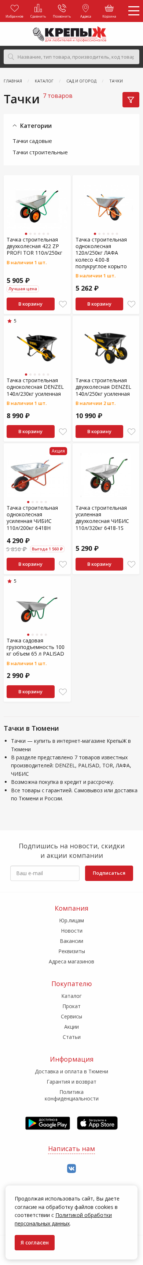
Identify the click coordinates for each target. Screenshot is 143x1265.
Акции (71, 1026)
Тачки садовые (32, 140)
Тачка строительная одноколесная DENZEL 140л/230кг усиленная (35, 387)
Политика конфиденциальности (72, 1095)
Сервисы (71, 1016)
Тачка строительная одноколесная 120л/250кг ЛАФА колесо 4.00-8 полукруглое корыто (101, 253)
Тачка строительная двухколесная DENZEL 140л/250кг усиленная (103, 387)
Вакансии (71, 940)
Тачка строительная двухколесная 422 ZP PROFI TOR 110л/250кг (34, 246)
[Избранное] (63, 304)
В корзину (30, 303)
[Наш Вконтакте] (71, 1169)
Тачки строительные (40, 152)
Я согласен (35, 1242)
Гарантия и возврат (71, 1081)
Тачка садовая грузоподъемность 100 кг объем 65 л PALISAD (36, 647)
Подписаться (109, 873)
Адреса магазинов (71, 961)
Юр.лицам (71, 920)
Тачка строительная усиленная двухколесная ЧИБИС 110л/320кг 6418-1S (102, 517)
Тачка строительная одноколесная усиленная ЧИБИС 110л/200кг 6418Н (32, 517)
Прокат (71, 1006)
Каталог (71, 995)
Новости (71, 930)
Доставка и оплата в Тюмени (71, 1071)
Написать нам (71, 1148)
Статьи (72, 1036)
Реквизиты (71, 951)
